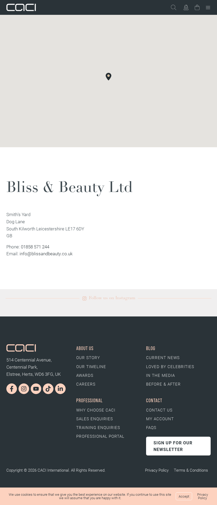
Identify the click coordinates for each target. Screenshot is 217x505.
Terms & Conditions (191, 470)
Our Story (88, 357)
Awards (84, 375)
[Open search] (176, 7)
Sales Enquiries (94, 418)
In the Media (160, 375)
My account (160, 418)
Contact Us (159, 410)
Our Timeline (91, 366)
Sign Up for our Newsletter (172, 446)
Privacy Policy (157, 470)
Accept (184, 496)
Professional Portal (100, 436)
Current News (163, 357)
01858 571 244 (35, 246)
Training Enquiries (98, 427)
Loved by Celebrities (170, 366)
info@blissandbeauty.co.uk (46, 253)
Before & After (163, 384)
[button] (108, 76)
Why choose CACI (95, 410)
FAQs (151, 427)
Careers (86, 384)
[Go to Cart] (197, 8)
